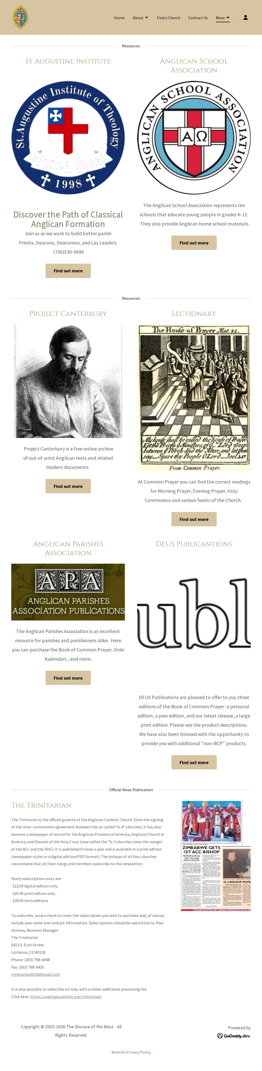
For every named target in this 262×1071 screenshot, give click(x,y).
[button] (141, 18)
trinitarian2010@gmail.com (35, 974)
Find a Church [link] (168, 17)
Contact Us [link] (198, 17)
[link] (21, 16)
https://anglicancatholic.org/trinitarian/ (66, 996)
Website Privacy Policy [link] (131, 1052)
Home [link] (119, 17)
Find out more (68, 271)
